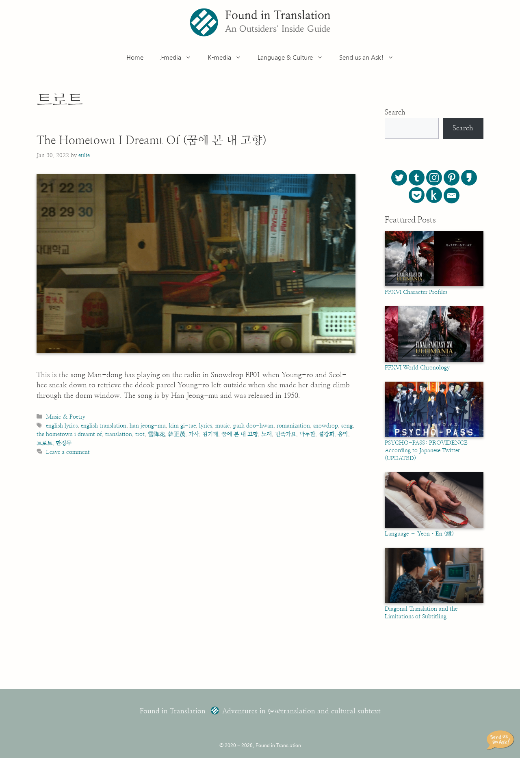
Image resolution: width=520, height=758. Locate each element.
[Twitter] (399, 178)
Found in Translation (278, 16)
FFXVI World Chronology (417, 368)
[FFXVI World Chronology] (434, 360)
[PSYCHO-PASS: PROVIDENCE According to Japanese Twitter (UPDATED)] (434, 435)
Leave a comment (68, 452)
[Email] (451, 195)
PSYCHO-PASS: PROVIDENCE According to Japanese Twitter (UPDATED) (426, 450)
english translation (103, 426)
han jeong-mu (148, 426)
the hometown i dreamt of (69, 434)
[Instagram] (434, 178)
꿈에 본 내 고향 (239, 434)
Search (395, 112)
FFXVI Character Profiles (416, 292)
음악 (343, 434)
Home (134, 57)
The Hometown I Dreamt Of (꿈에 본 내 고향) (151, 141)
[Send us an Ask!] (502, 740)
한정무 (64, 443)
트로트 (44, 443)
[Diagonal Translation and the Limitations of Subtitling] (434, 601)
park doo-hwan (253, 426)
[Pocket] (417, 195)
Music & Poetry (65, 417)
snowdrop (325, 426)
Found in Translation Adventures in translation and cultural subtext (260, 711)
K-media (219, 57)
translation (118, 434)
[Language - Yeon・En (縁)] (434, 526)
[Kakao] (469, 178)
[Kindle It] (434, 195)
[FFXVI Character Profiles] (434, 284)
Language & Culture (285, 57)
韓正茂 (176, 434)
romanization (293, 426)
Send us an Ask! (361, 57)
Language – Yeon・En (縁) (419, 534)
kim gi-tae (182, 426)
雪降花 (156, 434)
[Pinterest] (451, 178)
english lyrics (62, 426)
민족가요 (285, 434)
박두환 (307, 434)
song (347, 426)
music (222, 426)
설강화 (326, 434)
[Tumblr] (417, 178)
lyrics (205, 426)
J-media (170, 57)
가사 (193, 434)
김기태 (210, 434)
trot (140, 434)
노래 (266, 434)
